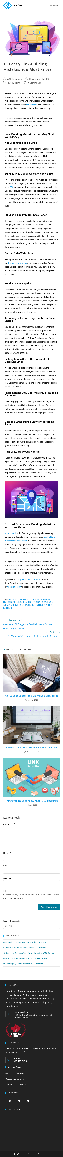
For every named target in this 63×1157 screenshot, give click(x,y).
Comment (9, 824)
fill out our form (14, 587)
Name (7, 853)
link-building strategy (17, 263)
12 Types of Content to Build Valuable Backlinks (31, 695)
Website (7, 878)
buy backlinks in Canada (29, 579)
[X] (10, 1101)
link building (14, 82)
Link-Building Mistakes (20, 605)
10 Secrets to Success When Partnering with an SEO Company (30, 953)
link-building (31, 105)
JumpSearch (10, 533)
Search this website (11, 921)
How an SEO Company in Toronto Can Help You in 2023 (27, 958)
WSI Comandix (14, 78)
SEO (12, 187)
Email (7, 865)
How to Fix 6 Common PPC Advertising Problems (24, 942)
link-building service (40, 605)
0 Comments (34, 82)
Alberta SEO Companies (16, 1084)
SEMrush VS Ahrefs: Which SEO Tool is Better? (31, 747)
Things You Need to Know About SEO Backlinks (31, 800)
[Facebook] (19, 1101)
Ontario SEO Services (14, 1073)
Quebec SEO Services (14, 1079)
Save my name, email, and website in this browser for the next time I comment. (31, 896)
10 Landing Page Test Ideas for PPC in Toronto (23, 963)
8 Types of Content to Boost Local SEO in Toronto (24, 947)
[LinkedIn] (28, 1101)
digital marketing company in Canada (25, 599)
